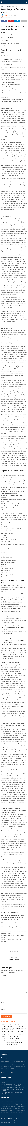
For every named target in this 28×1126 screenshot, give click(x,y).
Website (3, 1009)
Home (2, 6)
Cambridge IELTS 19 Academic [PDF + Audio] (13, 1026)
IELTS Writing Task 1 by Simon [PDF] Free (13, 1087)
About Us (3, 1118)
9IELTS (6, 15)
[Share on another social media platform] (24, 21)
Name (3, 995)
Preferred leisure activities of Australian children (12, 1093)
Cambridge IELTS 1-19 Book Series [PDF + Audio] (13, 1032)
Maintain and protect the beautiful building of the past (13, 1090)
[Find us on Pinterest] (3, 1072)
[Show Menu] (1, 2)
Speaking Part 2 (15, 6)
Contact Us (9, 1118)
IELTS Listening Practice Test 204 (10, 1025)
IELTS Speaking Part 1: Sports (9, 1044)
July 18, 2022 (13, 15)
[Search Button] (26, 2)
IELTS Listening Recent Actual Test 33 (12, 1042)
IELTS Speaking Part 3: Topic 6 (10, 1036)
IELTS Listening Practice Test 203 (10, 1040)
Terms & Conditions (5, 1119)
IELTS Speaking (8, 6)
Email (3, 1002)
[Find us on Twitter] (9, 1072)
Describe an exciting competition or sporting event (13, 1081)
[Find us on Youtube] (11, 1072)
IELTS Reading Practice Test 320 (10, 1038)
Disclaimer (16, 1118)
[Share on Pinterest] (11, 21)
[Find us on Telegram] (6, 1072)
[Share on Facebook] (4, 21)
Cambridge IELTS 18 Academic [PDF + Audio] (13, 1035)
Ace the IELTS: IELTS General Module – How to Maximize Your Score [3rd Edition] (13, 1085)
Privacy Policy (14, 1119)
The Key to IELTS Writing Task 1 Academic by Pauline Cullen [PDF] (14, 1029)
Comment (4, 975)
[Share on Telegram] (17, 21)
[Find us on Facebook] (1, 1072)
